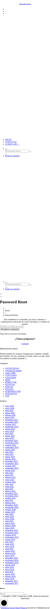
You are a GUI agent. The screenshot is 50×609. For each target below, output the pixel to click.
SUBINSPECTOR (13, 391)
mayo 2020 (9, 519)
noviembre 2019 (11, 533)
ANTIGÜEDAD (12, 368)
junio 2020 (9, 516)
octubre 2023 (10, 466)
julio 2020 (9, 514)
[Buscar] (25, 594)
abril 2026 (9, 410)
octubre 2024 (10, 445)
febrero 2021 (10, 503)
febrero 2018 (10, 576)
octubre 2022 (10, 482)
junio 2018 (9, 567)
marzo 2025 (10, 436)
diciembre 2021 (11, 493)
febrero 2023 (10, 477)
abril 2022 (9, 489)
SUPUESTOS (11, 394)
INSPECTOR (11, 382)
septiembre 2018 (11, 563)
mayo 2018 (9, 569)
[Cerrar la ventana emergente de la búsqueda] (6, 154)
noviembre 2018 (11, 560)
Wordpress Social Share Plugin (13, 608)
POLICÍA (9, 389)
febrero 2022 (10, 491)
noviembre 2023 (11, 463)
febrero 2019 (10, 553)
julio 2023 (9, 473)
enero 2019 (9, 556)
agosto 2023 (10, 470)
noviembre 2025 (11, 422)
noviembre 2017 (11, 583)
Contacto (25, 344)
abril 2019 (9, 549)
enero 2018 (9, 579)
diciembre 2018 (11, 558)
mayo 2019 (9, 546)
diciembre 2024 (11, 440)
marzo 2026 (10, 413)
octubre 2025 (10, 424)
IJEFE (7, 380)
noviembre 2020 (11, 507)
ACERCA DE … (12, 144)
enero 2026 (9, 417)
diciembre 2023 (11, 461)
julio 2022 (9, 484)
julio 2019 (9, 542)
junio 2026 (9, 406)
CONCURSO (11, 375)
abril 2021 (9, 500)
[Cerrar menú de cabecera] (1, 296)
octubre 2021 (10, 498)
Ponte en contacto (12, 156)
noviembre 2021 (11, 496)
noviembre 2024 (11, 443)
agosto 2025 (10, 429)
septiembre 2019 (11, 537)
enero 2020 (9, 528)
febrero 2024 (10, 459)
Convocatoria (10, 377)
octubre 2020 (10, 510)
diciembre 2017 (11, 581)
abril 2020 (9, 521)
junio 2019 (9, 544)
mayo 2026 (9, 408)
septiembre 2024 (11, 447)
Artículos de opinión (13, 371)
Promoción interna (25, 4)
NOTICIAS (10, 384)
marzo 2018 (10, 574)
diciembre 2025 (11, 420)
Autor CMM (10, 373)
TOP (7, 396)
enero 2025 (9, 438)
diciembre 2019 (11, 530)
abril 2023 (9, 475)
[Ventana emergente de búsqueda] (6, 149)
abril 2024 (9, 454)
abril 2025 (9, 434)
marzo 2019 (10, 551)
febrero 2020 (10, 526)
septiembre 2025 (11, 427)
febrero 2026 (10, 415)
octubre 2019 (10, 535)
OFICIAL (9, 387)
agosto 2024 (10, 450)
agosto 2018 (10, 565)
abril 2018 (9, 572)
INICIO (8, 139)
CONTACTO (11, 142)
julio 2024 (9, 452)
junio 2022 (9, 487)
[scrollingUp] (4, 603)
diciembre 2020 (11, 505)
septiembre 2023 (11, 468)
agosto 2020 (10, 512)
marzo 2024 (10, 457)
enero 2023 (9, 480)
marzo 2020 (10, 523)
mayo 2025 (9, 431)
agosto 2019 (10, 539)
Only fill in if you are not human (13, 334)
